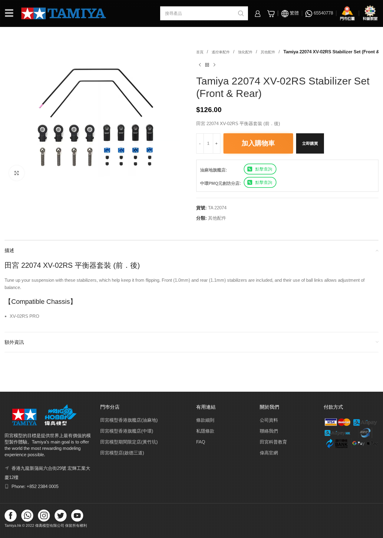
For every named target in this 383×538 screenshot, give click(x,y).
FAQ (200, 441)
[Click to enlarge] (16, 173)
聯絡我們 (269, 430)
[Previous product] (199, 65)
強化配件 (245, 52)
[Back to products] (207, 65)
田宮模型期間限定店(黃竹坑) (129, 441)
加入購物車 (258, 143)
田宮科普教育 (273, 441)
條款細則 (205, 420)
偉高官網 (269, 452)
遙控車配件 (221, 52)
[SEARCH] (241, 13)
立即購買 (310, 143)
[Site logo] (64, 12)
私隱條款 (205, 430)
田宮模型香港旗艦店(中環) (126, 430)
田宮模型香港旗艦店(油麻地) (129, 420)
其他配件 (268, 52)
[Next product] (214, 65)
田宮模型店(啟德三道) (122, 452)
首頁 (200, 52)
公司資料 (269, 420)
